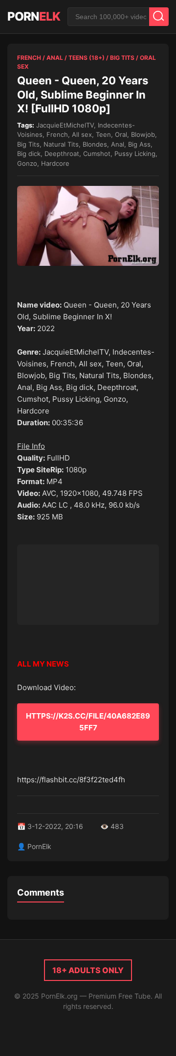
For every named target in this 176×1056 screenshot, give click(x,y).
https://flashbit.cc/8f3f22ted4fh (71, 779)
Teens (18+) (86, 57)
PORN (33, 16)
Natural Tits (61, 144)
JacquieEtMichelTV (65, 125)
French (29, 57)
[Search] (159, 16)
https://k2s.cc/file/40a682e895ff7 (88, 721)
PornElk (39, 846)
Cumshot (96, 153)
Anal (54, 57)
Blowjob (143, 134)
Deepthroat (61, 153)
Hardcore (55, 163)
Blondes (95, 144)
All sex (82, 134)
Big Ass (139, 144)
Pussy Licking (134, 153)
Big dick (29, 153)
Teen (103, 134)
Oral (121, 134)
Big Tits (122, 57)
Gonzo (27, 163)
